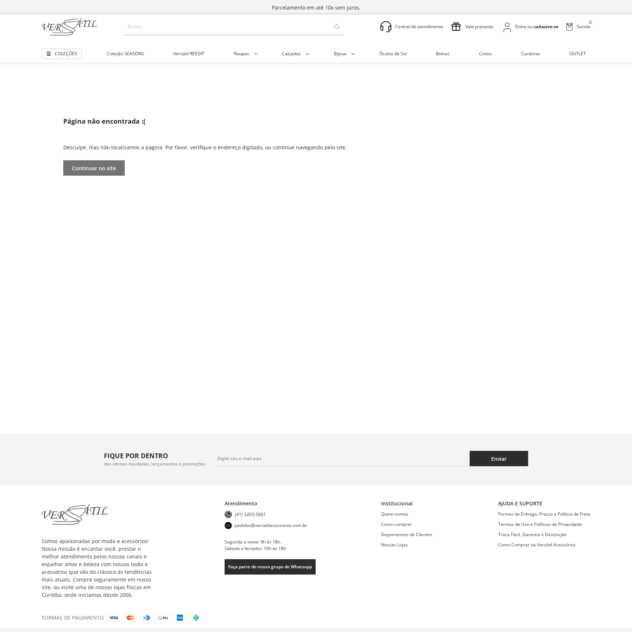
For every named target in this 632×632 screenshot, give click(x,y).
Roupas (241, 54)
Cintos (485, 54)
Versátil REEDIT (188, 54)
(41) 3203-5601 (250, 514)
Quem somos (394, 514)
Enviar (499, 458)
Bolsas (442, 54)
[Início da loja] (69, 26)
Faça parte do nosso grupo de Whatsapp (270, 567)
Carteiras (530, 54)
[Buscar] (337, 27)
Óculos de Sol (393, 54)
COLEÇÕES (66, 54)
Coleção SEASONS (125, 54)
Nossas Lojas (394, 545)
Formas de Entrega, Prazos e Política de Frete (544, 514)
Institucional (397, 503)
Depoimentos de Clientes (406, 534)
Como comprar (396, 524)
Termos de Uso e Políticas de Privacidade (540, 524)
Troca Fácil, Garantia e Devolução (532, 534)
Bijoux (340, 54)
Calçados (291, 54)
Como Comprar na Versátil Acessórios (537, 545)
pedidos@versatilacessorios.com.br (271, 525)
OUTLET (577, 54)
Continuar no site (94, 168)
